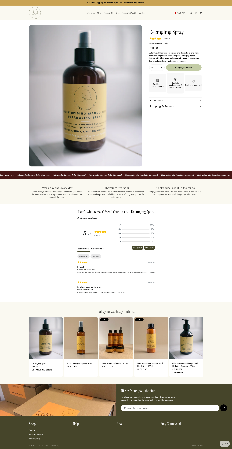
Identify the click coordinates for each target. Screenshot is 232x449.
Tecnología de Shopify (52, 446)
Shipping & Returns (161, 106)
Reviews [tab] (83, 248)
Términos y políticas (197, 446)
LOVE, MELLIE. (39, 446)
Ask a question (137, 248)
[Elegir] (199, 355)
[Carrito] (201, 13)
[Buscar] (191, 13)
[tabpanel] (116, 275)
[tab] (97, 249)
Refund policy (34, 438)
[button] (136, 225)
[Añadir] (59, 355)
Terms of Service (36, 434)
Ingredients (156, 100)
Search (32, 430)
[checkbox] (96, 256)
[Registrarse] (223, 407)
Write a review (149, 248)
